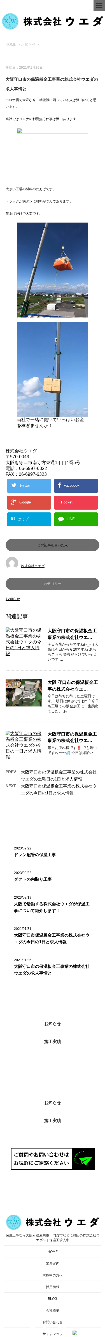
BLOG (52, 1299)
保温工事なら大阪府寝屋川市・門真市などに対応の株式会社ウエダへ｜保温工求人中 (53, 1237)
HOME (53, 1252)
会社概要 (52, 1310)
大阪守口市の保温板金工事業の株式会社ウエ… (72, 633)
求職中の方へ (53, 1275)
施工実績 (52, 1041)
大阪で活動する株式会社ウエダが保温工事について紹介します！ (52, 907)
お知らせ (13, 599)
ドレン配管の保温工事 (35, 854)
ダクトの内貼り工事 (33, 879)
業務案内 (52, 1264)
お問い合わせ (53, 1322)
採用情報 (52, 1287)
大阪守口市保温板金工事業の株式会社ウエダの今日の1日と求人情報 (52, 938)
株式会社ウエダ (33, 566)
